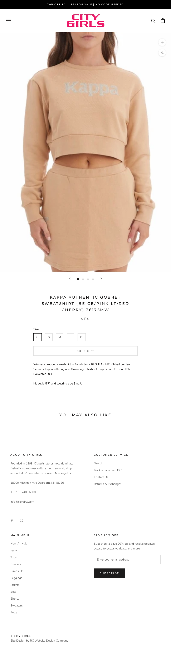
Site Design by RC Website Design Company (39, 641)
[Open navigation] (8, 20)
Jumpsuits (17, 571)
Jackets (15, 585)
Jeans (14, 550)
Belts (13, 612)
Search (98, 463)
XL (81, 337)
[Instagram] (21, 520)
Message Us (63, 473)
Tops (13, 557)
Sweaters (16, 606)
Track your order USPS (108, 470)
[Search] (153, 20)
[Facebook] (11, 520)
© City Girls (20, 635)
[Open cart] (163, 20)
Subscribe (109, 573)
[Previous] (69, 278)
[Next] (101, 278)
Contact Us (101, 477)
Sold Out (85, 351)
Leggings (16, 578)
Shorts (14, 599)
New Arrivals (18, 543)
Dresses (15, 564)
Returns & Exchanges (108, 484)
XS (37, 337)
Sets (13, 592)
